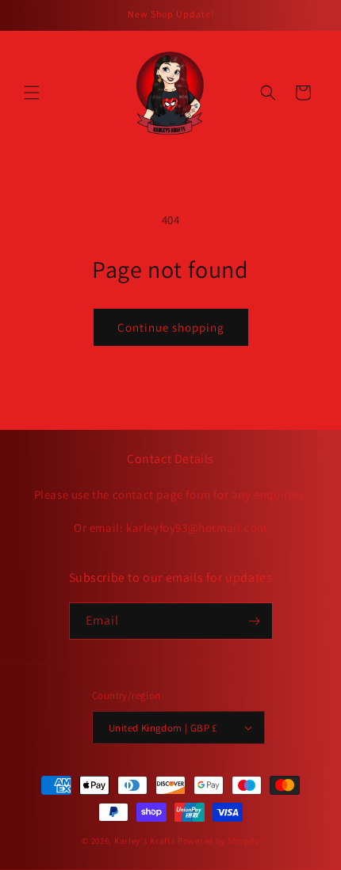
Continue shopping (170, 327)
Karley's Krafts (146, 840)
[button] (31, 92)
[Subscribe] (254, 621)
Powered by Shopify (218, 840)
